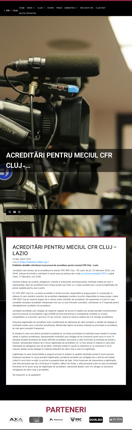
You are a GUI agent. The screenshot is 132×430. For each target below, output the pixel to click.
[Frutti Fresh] (16, 419)
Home (21, 8)
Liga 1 (46, 262)
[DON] (76, 419)
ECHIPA (50, 8)
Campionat (31, 262)
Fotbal (40, 262)
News (29, 8)
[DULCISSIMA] (116, 419)
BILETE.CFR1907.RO (27, 13)
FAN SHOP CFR (86, 8)
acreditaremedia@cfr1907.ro (95, 273)
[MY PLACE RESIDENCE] (96, 419)
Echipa (23, 262)
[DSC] (56, 419)
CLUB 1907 (100, 8)
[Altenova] (36, 419)
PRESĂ (59, 8)
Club (40, 8)
